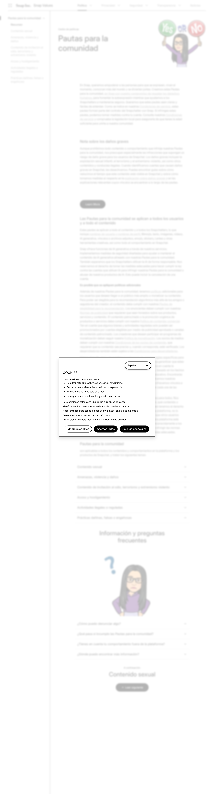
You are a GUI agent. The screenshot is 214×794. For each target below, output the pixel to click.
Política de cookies (116, 419)
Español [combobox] (132, 365)
